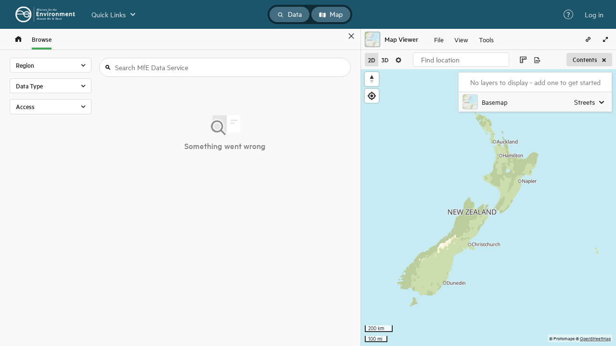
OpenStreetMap (595, 338)
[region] (488, 207)
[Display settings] (398, 59)
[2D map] (371, 59)
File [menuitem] (439, 39)
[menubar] (464, 39)
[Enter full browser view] (605, 39)
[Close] (351, 36)
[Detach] (337, 36)
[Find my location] (372, 96)
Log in (594, 14)
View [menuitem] (461, 39)
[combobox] (461, 59)
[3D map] (385, 59)
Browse (41, 39)
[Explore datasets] (18, 39)
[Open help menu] (568, 14)
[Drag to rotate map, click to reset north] (372, 79)
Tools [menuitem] (486, 39)
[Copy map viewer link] (588, 39)
